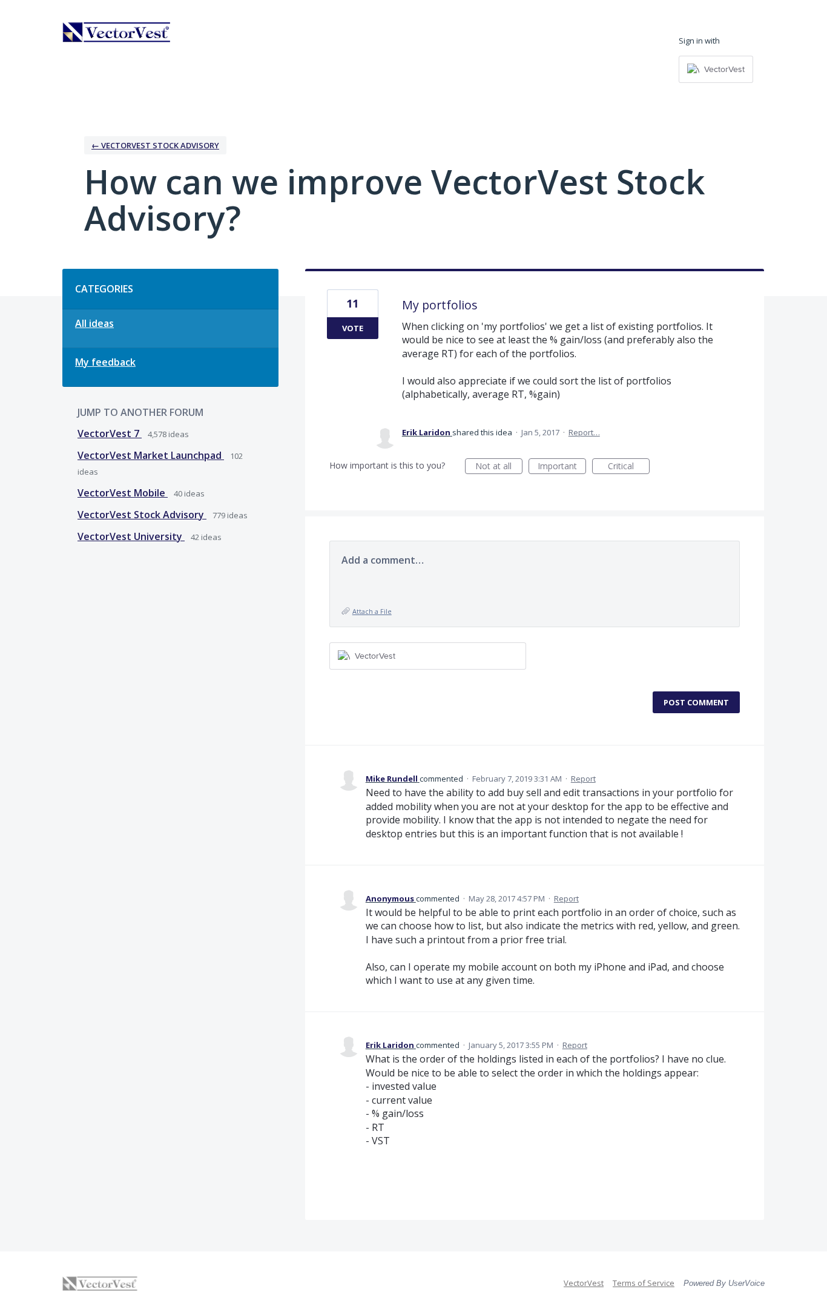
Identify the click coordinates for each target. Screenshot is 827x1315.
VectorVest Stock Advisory (141, 514)
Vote (352, 328)
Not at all (498, 467)
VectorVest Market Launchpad (150, 455)
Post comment (696, 702)
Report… (584, 432)
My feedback (105, 362)
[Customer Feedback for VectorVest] (116, 32)
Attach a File (372, 611)
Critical (629, 467)
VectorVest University (131, 536)
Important (562, 467)
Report (583, 778)
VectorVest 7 (109, 433)
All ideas (94, 323)
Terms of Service (643, 1282)
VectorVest (584, 1282)
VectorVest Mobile (122, 492)
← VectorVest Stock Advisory (155, 145)
